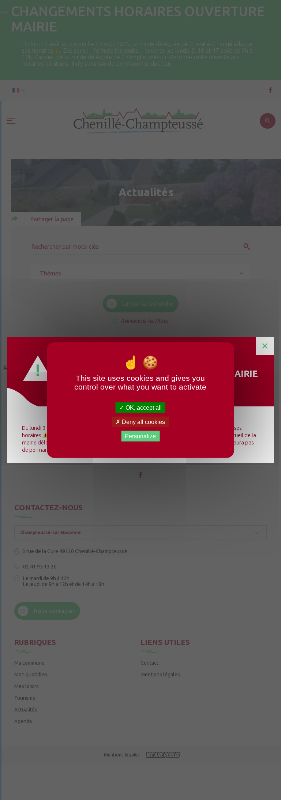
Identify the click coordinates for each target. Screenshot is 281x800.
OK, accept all (143, 407)
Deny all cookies (142, 421)
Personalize (140, 436)
